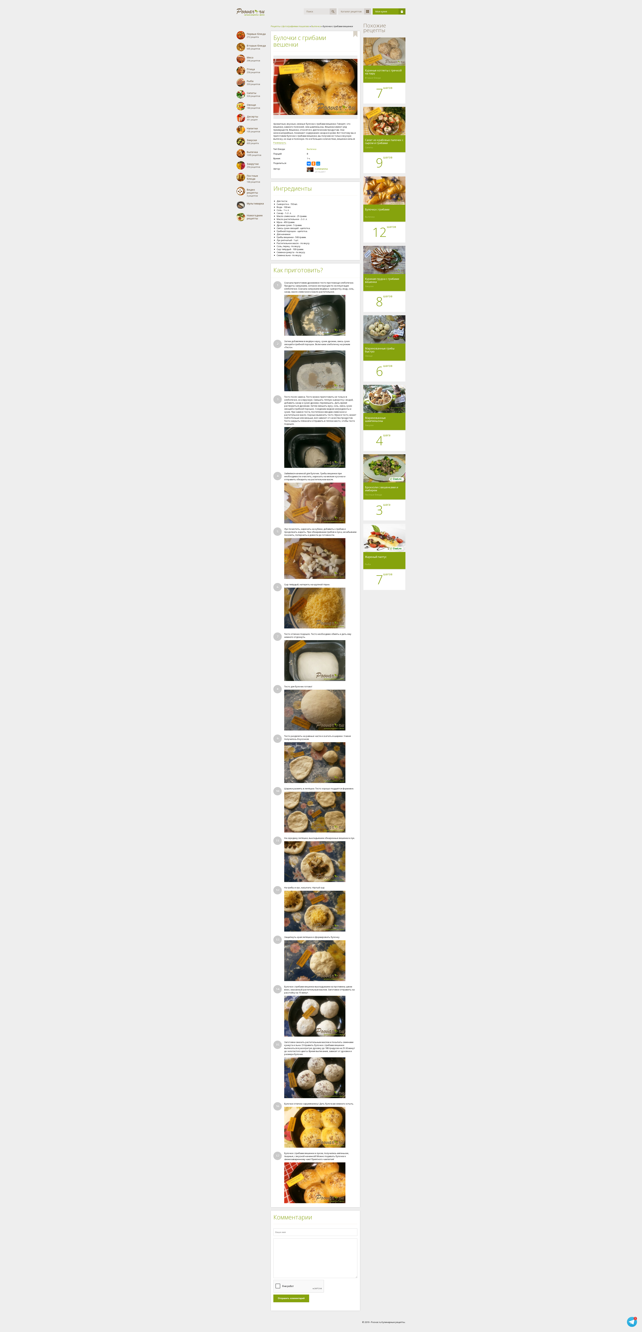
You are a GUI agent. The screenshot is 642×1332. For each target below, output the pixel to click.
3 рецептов (252, 192)
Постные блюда (373, 494)
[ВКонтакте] (309, 164)
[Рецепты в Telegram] (632, 1321)
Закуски (369, 286)
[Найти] (333, 11)
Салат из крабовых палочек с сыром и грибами (384, 142)
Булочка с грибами (377, 209)
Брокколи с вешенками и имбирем (381, 489)
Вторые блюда (373, 77)
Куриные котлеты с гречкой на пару (383, 72)
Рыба (368, 564)
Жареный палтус (376, 557)
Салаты (369, 147)
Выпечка (311, 149)
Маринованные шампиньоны (375, 419)
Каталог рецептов (351, 11)
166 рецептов (253, 178)
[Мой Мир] (318, 164)
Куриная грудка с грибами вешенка (382, 280)
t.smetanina (321, 168)
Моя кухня (381, 11)
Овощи (368, 355)
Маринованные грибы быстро (379, 350)
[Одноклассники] (313, 164)
